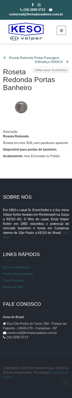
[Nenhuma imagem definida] (21, 107)
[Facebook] (33, 5)
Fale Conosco (13, 280)
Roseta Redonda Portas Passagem (34, 58)
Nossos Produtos (16, 267)
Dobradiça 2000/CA (49, 62)
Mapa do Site (13, 287)
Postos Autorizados (18, 274)
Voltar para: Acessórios (51, 70)
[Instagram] (39, 5)
